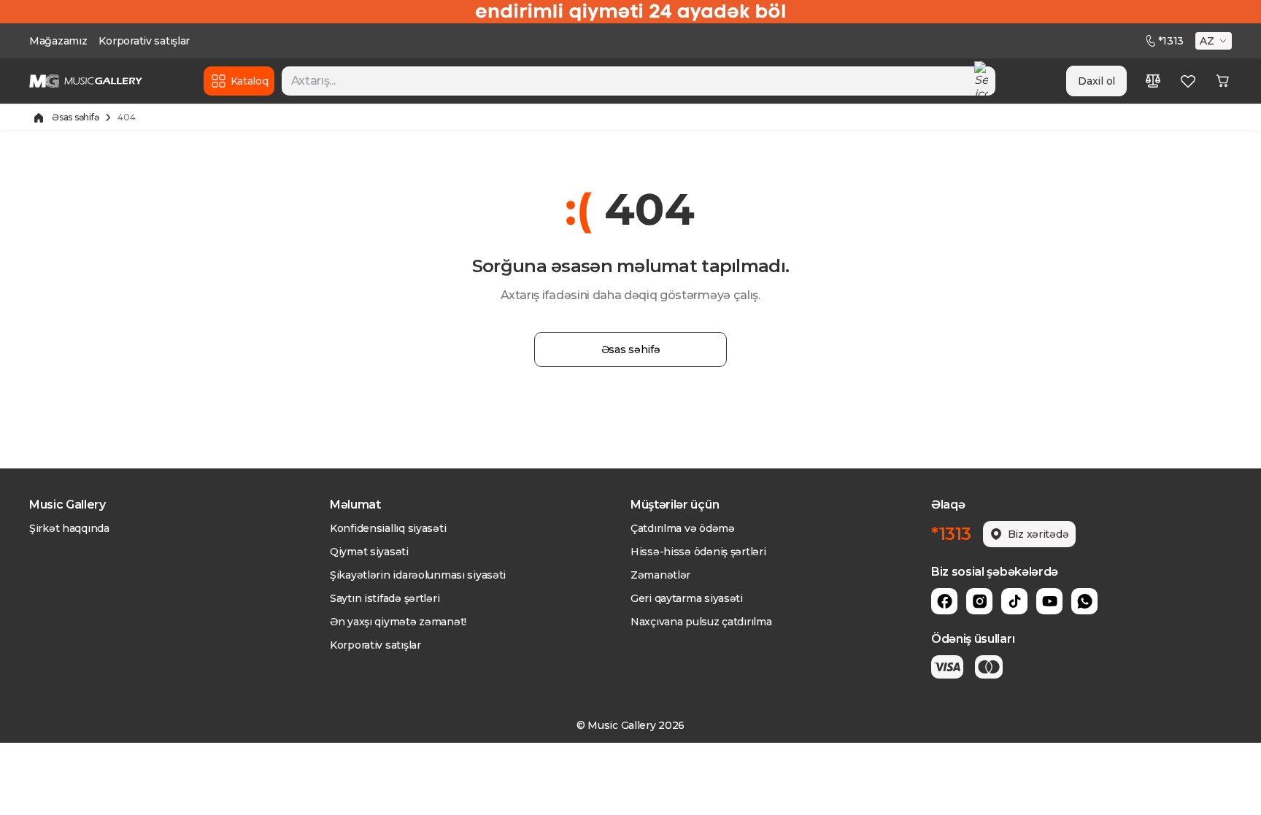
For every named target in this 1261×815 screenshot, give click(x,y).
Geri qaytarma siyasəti (686, 598)
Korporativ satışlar (144, 40)
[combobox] (639, 81)
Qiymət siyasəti (369, 551)
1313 (1171, 40)
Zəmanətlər (660, 575)
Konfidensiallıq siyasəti (388, 528)
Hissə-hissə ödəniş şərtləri (698, 551)
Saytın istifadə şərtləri (384, 598)
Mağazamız (58, 40)
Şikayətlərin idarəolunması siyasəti (418, 575)
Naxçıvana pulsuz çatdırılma (700, 621)
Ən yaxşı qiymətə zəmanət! (398, 621)
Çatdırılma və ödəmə (682, 528)
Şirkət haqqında (69, 528)
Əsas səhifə (75, 117)
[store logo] (85, 81)
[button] (1215, 41)
